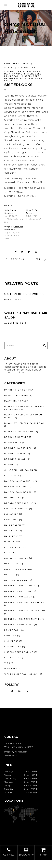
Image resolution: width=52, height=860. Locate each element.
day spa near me (15, 487)
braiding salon (15, 459)
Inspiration (12, 542)
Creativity (11, 476)
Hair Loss (11, 531)
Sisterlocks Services (23, 294)
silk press (11, 641)
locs (7, 553)
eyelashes (11, 514)
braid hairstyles (16, 437)
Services (10, 636)
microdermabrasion (18, 569)
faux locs (11, 520)
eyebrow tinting (16, 509)
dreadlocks (12, 498)
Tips (7, 663)
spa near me (12, 658)
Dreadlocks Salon (17, 503)
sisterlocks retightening (21, 77)
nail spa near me (16, 580)
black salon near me (19, 432)
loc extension (14, 547)
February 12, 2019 (16, 63)
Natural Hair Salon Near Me (24, 602)
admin (8, 67)
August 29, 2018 (15, 323)
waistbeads (12, 669)
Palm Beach (12, 630)
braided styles (15, 454)
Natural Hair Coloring (20, 586)
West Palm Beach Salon (21, 674)
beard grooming (16, 395)
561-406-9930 (10, 755)
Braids (9, 465)
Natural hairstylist (18, 625)
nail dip (9, 575)
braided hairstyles (18, 448)
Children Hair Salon (18, 470)
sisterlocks (26, 67)
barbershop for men (19, 390)
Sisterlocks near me (19, 652)
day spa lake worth (18, 481)
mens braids (12, 564)
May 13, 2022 (12, 299)
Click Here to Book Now (30, 182)
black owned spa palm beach (25, 423)
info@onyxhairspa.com (15, 751)
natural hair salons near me (25, 611)
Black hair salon (16, 401)
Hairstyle (11, 536)
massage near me (16, 558)
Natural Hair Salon (18, 597)
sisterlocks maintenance (22, 72)
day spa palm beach (18, 492)
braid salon (13, 443)
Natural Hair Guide (18, 591)
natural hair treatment (22, 619)
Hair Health (12, 525)
